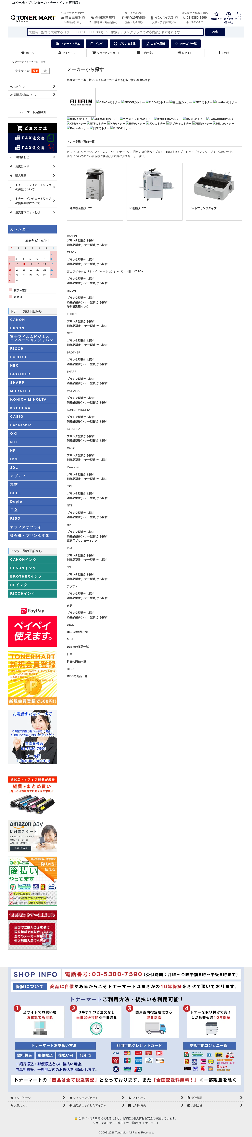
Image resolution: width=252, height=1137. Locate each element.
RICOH (71, 290)
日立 (69, 654)
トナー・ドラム (70, 43)
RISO (70, 668)
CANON (72, 236)
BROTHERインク (26, 576)
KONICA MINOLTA (78, 409)
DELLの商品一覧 (77, 631)
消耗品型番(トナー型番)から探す (87, 244)
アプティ (72, 586)
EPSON (71, 252)
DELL (70, 624)
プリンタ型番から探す (80, 240)
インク (99, 43)
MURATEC (73, 390)
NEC (70, 333)
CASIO (71, 448)
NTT (69, 505)
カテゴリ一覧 (188, 43)
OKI (69, 486)
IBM (69, 548)
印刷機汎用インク (78, 306)
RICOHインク (23, 593)
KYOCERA (73, 428)
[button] (224, 53)
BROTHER (73, 352)
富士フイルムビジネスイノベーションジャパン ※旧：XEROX (105, 271)
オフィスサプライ (26, 527)
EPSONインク (23, 568)
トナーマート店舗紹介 (32, 112)
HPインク (19, 585)
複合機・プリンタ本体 (30, 535)
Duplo (70, 639)
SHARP (71, 371)
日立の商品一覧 (76, 661)
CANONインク (23, 559)
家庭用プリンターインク (82, 540)
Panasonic (73, 467)
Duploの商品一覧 (78, 646)
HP (69, 524)
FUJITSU (72, 314)
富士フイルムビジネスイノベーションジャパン (32, 338)
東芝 (69, 605)
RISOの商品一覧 (77, 676)
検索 (215, 31)
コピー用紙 (158, 43)
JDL (69, 567)
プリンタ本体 (127, 43)
